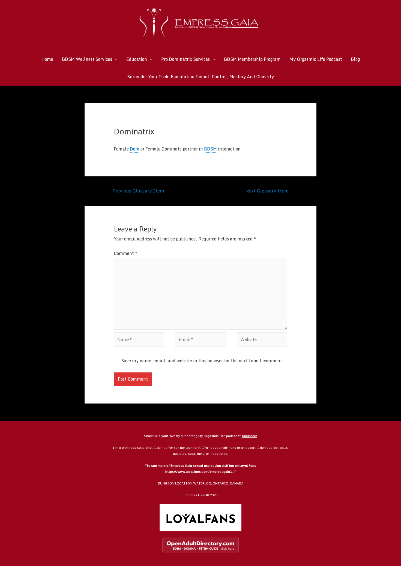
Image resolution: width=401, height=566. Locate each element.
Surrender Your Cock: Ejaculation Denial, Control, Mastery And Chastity (200, 76)
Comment (125, 253)
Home (47, 59)
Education (136, 59)
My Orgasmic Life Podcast (315, 59)
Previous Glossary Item (135, 190)
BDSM (210, 148)
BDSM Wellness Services (87, 59)
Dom (134, 148)
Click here (249, 435)
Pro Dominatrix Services (185, 59)
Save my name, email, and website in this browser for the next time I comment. (202, 360)
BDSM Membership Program (252, 59)
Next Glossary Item (269, 190)
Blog (355, 59)
